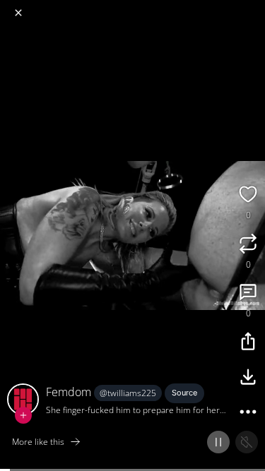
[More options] (248, 414)
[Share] (248, 343)
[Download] (248, 378)
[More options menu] (252, 7)
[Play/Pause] (218, 442)
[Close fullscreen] (18, 13)
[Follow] (23, 415)
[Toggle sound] (246, 442)
